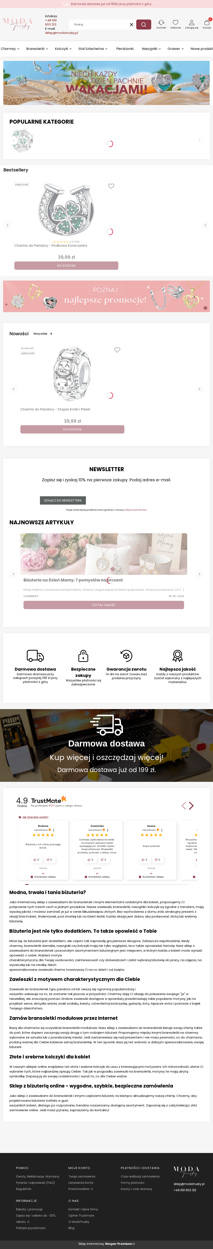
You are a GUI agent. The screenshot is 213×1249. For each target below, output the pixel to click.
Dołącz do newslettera (63, 500)
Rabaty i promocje (29, 1209)
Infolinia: (51, 20)
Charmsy (31, 596)
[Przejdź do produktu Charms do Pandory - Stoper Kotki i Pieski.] (72, 374)
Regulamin (23, 1189)
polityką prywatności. (135, 509)
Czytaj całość (104, 605)
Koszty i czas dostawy (136, 1189)
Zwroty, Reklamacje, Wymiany (37, 1176)
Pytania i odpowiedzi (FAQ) (35, 1183)
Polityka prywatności (31, 1228)
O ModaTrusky (78, 1222)
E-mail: (61, 31)
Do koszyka (66, 266)
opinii (65, 805)
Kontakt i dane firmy (83, 1209)
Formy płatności (132, 1183)
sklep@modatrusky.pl (189, 1184)
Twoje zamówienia (81, 1176)
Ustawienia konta (80, 1183)
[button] (143, 25)
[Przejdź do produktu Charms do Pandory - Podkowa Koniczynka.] (66, 210)
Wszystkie (40, 334)
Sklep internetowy (105, 1244)
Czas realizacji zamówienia (140, 1176)
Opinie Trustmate (81, 1215)
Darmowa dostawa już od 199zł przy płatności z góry (111, 4)
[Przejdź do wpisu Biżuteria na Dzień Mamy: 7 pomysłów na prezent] (103, 554)
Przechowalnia (79, 1189)
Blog (71, 1228)
